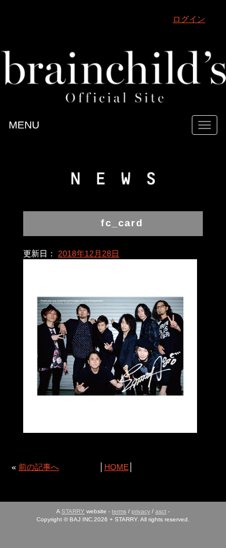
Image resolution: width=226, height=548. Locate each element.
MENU (24, 125)
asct (160, 511)
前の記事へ (39, 467)
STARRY (73, 511)
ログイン (189, 19)
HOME (116, 467)
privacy (141, 511)
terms (119, 511)
